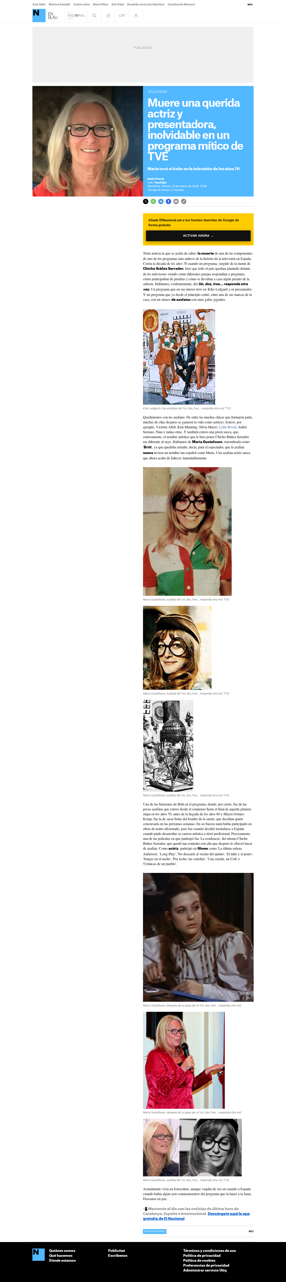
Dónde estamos (62, 1260)
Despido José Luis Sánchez (145, 4)
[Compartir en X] (145, 201)
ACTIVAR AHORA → (198, 235)
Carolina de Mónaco (181, 4)
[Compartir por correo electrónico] (176, 201)
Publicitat (116, 1251)
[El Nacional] (39, 15)
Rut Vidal (117, 4)
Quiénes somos (62, 1251)
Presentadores (154, 1231)
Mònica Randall (59, 4)
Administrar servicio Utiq (205, 1270)
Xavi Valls (39, 4)
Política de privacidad (202, 1255)
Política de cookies (199, 1260)
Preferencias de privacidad (206, 1265)
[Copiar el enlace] (183, 201)
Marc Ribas (100, 4)
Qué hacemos (60, 1255)
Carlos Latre (81, 4)
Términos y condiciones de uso (209, 1251)
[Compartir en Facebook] (168, 201)
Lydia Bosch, (228, 427)
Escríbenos (117, 1255)
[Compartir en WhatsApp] (153, 201)
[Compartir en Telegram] (161, 201)
